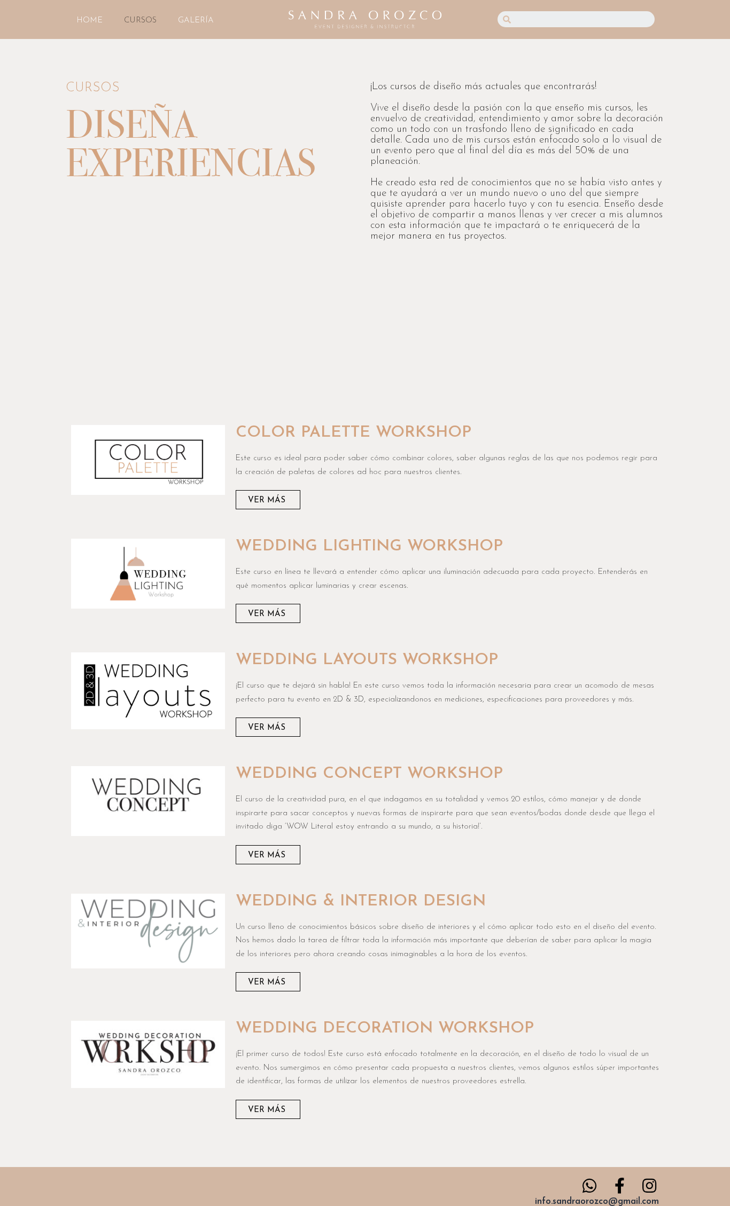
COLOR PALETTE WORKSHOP (353, 432)
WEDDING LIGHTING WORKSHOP (369, 546)
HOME (89, 21)
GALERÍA (196, 21)
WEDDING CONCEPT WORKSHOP (369, 774)
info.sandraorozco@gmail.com (597, 1201)
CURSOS (140, 21)
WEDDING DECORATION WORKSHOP (385, 1028)
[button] (268, 499)
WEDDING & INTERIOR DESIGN (361, 901)
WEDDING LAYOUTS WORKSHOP (367, 660)
